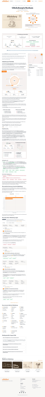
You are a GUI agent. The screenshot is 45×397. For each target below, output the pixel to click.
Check (22, 11)
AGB (20, 385)
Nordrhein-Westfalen (20, 5)
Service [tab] (6, 126)
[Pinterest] (23, 392)
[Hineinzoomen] (29, 54)
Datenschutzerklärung (23, 386)
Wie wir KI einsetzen (35, 50)
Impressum (21, 384)
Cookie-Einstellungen (22, 388)
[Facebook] (19, 392)
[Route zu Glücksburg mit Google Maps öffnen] (41, 54)
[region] (35, 58)
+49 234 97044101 (28, 29)
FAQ (20, 381)
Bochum (24, 5)
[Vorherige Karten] (3, 367)
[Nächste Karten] (41, 367)
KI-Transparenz (22, 387)
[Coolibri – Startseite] (5, 1)
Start (13, 5)
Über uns (21, 380)
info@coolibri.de (35, 384)
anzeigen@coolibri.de (35, 385)
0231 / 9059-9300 (35, 386)
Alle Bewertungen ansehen (14, 302)
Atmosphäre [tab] (10, 126)
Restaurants (16, 5)
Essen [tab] (3, 126)
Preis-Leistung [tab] (16, 126)
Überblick (17, 11)
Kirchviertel (27, 5)
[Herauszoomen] (29, 55)
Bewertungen (26, 11)
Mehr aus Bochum (40, 360)
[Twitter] (21, 392)
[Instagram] (25, 392)
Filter (4, 222)
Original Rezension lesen (7, 229)
